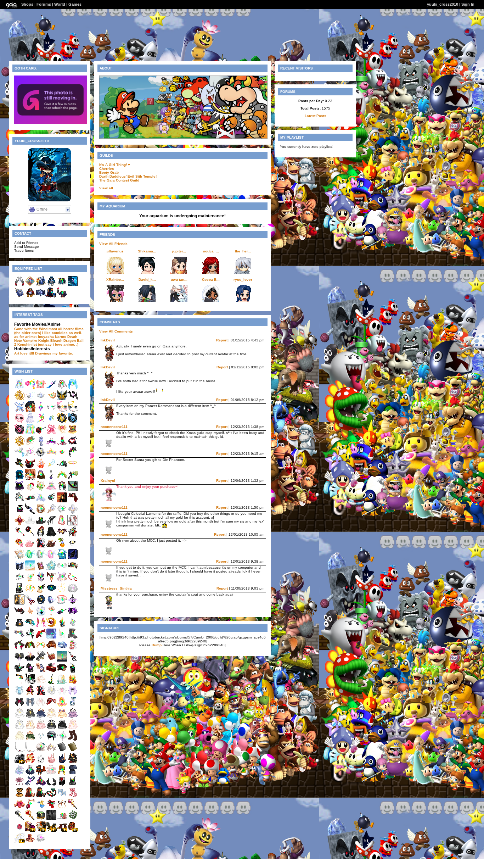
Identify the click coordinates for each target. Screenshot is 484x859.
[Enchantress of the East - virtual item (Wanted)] (62, 445)
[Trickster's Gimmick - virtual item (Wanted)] (19, 581)
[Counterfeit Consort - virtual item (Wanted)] (62, 728)
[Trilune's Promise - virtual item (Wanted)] (40, 456)
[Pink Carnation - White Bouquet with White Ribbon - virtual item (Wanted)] (19, 830)
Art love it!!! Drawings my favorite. (43, 353)
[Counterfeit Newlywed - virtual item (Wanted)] (30, 728)
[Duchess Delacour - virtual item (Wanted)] (40, 808)
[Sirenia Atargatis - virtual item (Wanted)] (62, 558)
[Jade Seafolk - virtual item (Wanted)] (30, 558)
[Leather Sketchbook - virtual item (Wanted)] (72, 751)
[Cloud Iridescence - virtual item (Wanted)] (19, 388)
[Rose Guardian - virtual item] (62, 285)
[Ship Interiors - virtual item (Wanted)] (72, 490)
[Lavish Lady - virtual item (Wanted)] (51, 706)
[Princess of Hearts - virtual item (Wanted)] (30, 819)
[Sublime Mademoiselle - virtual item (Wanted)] (30, 762)
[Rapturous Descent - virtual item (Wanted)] (40, 683)
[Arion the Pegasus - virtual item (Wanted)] (19, 672)
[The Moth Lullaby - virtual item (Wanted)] (51, 581)
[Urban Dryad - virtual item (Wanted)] (62, 672)
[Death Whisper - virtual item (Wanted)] (30, 513)
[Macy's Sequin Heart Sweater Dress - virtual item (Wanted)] (72, 774)
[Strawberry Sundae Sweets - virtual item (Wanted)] (30, 547)
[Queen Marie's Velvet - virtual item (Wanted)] (30, 490)
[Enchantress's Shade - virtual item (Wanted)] (51, 445)
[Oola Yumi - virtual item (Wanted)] (40, 762)
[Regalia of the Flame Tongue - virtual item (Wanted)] (30, 592)
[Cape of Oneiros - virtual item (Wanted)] (19, 490)
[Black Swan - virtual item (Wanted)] (40, 524)
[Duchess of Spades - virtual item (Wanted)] (19, 819)
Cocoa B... (211, 279)
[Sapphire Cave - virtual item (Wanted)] (51, 638)
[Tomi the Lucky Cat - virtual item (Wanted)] (72, 683)
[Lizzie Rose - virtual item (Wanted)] (19, 535)
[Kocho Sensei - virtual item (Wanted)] (40, 751)
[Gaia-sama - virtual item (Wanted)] (30, 479)
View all (106, 188)
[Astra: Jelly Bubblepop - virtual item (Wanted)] (51, 569)
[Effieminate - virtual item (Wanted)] (72, 535)
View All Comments (116, 331)
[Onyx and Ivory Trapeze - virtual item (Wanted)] (19, 592)
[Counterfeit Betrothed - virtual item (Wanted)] (72, 728)
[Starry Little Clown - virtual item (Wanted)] (40, 581)
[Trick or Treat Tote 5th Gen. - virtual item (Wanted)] (19, 626)
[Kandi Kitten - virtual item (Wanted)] (40, 388)
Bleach (56, 340)
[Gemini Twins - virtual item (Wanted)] (30, 422)
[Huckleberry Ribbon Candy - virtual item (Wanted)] (30, 706)
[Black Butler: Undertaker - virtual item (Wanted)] (40, 660)
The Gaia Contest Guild (119, 180)
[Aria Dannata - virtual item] (40, 297)
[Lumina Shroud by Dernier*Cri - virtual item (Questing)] (40, 830)
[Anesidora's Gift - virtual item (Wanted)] (19, 569)
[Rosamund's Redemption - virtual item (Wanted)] (51, 513)
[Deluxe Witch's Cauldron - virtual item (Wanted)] (40, 819)
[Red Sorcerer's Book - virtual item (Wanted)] (51, 660)
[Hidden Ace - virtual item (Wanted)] (40, 694)
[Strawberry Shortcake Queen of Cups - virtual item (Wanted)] (19, 547)
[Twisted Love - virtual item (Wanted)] (19, 513)
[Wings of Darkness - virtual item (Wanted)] (51, 785)
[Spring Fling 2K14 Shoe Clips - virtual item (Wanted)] (62, 796)
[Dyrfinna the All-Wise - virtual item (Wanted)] (62, 626)
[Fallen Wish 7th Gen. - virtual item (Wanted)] (30, 399)
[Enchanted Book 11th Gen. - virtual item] (19, 297)
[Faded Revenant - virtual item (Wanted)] (62, 513)
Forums (43, 4)
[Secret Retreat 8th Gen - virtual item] (40, 285)
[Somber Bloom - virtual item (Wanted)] (19, 660)
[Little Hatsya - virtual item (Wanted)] (40, 615)
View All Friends (113, 244)
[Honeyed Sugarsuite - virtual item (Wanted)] (30, 842)
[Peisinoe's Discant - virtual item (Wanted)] (51, 399)
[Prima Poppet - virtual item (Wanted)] (51, 433)
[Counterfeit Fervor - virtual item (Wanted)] (72, 717)
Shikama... (147, 251)
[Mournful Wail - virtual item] (72, 285)
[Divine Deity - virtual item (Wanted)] (40, 649)
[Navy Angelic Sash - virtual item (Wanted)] (30, 785)
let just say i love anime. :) (55, 344)
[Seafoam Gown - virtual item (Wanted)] (19, 774)
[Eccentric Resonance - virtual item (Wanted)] (62, 615)
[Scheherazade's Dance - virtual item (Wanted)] (19, 808)
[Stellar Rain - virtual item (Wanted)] (51, 615)
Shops (27, 4)
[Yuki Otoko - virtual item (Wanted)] (51, 388)
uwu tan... (179, 279)
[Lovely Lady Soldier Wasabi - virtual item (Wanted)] (62, 456)
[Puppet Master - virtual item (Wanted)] (40, 592)
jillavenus (115, 251)
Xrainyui (108, 481)
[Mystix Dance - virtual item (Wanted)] (51, 774)
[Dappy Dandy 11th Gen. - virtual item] (30, 285)
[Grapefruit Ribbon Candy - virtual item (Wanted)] (40, 706)
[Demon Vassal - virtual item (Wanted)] (72, 547)
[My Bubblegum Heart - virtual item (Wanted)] (62, 819)
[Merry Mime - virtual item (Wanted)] (62, 569)
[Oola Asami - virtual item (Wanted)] (51, 762)
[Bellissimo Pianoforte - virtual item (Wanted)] (30, 638)
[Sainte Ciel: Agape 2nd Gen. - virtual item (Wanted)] (72, 513)
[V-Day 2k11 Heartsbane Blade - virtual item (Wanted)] (72, 660)
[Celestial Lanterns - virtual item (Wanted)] (72, 604)
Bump (157, 645)
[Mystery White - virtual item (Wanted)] (40, 638)
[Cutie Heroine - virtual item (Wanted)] (72, 445)
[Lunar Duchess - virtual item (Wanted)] (40, 785)
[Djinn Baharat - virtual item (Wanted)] (30, 694)
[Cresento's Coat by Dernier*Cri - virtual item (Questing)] (72, 830)
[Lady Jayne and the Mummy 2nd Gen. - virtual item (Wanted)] (72, 706)
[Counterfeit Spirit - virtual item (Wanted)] (40, 717)
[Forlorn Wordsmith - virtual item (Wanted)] (40, 604)
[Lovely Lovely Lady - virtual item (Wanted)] (51, 456)
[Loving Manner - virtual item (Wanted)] (62, 411)
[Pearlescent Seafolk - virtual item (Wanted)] (40, 558)
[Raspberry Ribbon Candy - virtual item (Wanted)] (19, 706)
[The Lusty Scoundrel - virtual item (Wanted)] (40, 569)
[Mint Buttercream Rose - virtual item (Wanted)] (30, 445)
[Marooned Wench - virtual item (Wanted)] (19, 501)
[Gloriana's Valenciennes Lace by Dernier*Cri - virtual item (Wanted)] (19, 762)
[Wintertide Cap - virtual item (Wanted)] (62, 649)
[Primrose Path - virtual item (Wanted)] (19, 649)
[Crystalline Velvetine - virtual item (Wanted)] (62, 581)
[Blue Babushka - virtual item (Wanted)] (19, 479)
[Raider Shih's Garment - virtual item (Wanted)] (72, 785)
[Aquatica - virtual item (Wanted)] (51, 604)
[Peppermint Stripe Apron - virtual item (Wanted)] (72, 649)
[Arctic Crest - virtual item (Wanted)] (40, 501)
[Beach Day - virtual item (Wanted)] (30, 569)
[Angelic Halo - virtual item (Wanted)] (72, 467)
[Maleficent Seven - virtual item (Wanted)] (72, 615)
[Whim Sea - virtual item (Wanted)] (19, 638)
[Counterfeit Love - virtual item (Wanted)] (19, 728)
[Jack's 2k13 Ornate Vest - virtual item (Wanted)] (62, 785)
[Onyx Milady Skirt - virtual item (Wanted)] (51, 535)
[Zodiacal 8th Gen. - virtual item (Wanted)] (19, 399)
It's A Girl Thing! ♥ (114, 165)
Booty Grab (109, 172)
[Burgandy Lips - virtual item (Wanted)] (19, 751)
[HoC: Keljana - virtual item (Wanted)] (30, 467)
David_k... (147, 279)
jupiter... (179, 251)
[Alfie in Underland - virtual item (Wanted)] (51, 740)
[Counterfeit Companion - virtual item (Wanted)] (40, 728)
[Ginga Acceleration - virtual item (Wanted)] (19, 615)
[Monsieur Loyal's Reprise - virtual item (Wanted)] (72, 569)
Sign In (467, 4)
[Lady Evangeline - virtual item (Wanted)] (19, 456)
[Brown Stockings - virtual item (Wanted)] (72, 740)
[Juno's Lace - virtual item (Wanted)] (72, 592)
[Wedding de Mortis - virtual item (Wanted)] (62, 524)
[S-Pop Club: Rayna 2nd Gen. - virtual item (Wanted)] (72, 422)
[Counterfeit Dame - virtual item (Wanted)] (51, 728)
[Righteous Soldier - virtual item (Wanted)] (30, 808)
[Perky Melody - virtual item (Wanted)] (72, 388)
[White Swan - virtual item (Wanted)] (30, 524)
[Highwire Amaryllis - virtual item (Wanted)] (40, 433)
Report (221, 340)
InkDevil (108, 340)
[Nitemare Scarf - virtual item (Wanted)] (72, 399)
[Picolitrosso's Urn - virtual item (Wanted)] (40, 445)
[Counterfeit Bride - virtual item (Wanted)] (19, 717)
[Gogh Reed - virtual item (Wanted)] (62, 547)
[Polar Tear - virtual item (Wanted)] (19, 411)
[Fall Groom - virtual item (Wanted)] (72, 762)
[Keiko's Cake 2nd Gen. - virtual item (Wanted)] (19, 558)
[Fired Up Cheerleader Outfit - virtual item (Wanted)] (19, 796)
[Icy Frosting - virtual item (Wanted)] (62, 740)
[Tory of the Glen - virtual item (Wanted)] (51, 683)
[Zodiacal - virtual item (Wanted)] (19, 445)
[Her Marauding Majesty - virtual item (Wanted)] (30, 796)
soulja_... (211, 251)
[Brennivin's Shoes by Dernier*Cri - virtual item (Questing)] (62, 830)
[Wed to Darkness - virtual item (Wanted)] (30, 660)
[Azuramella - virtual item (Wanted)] (40, 399)
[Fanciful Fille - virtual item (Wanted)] (30, 774)
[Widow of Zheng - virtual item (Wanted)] (62, 490)
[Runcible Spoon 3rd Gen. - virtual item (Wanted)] (40, 672)
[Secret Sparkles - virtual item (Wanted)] (62, 592)
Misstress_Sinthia (116, 588)
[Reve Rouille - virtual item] (30, 297)
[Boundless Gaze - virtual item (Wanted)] (62, 660)
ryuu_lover (242, 279)
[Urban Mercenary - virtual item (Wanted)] (19, 683)
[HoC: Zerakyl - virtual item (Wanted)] (62, 535)
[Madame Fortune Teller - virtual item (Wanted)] (40, 479)
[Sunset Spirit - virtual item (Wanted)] (30, 456)
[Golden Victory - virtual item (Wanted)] (19, 604)
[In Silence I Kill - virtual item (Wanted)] (30, 683)
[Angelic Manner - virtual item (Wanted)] (72, 411)
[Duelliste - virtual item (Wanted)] (40, 842)
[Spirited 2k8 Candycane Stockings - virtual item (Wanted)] (72, 796)
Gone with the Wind (30, 329)
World (59, 4)
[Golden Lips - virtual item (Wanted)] (30, 751)
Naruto (60, 337)
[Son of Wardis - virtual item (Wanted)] (40, 774)
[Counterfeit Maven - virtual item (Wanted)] (51, 717)
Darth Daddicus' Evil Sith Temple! (128, 176)
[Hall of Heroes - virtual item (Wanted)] (51, 819)
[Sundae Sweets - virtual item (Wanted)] (51, 547)
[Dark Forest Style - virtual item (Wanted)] (72, 638)
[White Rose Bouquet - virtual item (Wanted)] (72, 819)
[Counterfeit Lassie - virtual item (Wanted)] (19, 740)
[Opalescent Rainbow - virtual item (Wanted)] (30, 433)
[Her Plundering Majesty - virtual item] (51, 297)
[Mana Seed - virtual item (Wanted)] (51, 422)
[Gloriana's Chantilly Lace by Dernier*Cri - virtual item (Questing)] (19, 842)
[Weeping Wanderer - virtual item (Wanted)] (51, 411)
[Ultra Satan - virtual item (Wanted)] (19, 422)
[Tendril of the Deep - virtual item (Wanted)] (51, 501)
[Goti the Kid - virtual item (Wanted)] (30, 672)
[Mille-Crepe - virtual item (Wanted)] (62, 433)
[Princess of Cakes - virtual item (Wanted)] (62, 479)
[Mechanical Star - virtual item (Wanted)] (30, 615)
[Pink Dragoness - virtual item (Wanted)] (40, 626)
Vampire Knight (36, 340)
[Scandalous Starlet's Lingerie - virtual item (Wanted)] (72, 433)
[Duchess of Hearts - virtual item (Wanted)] (72, 808)
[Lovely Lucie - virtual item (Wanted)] (40, 513)
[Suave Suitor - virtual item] (62, 297)
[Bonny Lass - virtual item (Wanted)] (30, 501)
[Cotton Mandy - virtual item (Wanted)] (51, 751)
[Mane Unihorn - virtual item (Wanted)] (62, 638)
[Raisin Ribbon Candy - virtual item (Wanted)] (72, 694)
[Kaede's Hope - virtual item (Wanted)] (30, 388)
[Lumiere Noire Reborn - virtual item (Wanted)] (51, 626)
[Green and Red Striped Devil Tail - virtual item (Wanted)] (51, 796)
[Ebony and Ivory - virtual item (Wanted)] (62, 467)
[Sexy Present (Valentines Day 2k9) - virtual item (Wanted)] (51, 672)
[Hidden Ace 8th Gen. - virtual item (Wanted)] (40, 547)
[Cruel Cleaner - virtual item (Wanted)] (30, 535)
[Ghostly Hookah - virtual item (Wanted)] (51, 479)
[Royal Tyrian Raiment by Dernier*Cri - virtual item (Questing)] (30, 830)
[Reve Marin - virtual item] (51, 285)
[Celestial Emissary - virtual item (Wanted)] (62, 388)
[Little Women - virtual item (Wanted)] (19, 785)
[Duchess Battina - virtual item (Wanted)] (62, 808)
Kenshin (24, 344)
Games (74, 4)
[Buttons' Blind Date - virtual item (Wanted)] (30, 581)
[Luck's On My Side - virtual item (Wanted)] (72, 672)
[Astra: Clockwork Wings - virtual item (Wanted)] (62, 399)
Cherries (106, 169)
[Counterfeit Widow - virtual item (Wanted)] (30, 717)
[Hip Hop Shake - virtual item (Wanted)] (51, 490)
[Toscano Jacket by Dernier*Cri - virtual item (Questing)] (51, 830)
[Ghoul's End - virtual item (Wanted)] (62, 501)
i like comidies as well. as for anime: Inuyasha (48, 335)
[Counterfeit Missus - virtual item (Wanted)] (62, 717)
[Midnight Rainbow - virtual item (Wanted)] (40, 422)
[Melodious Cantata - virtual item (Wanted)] (72, 626)
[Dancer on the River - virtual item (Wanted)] (62, 683)
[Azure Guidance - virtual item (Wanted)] (40, 740)
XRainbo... (115, 279)
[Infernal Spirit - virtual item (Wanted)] (40, 467)
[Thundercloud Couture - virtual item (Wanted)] (51, 467)
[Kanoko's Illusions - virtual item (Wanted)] (40, 411)
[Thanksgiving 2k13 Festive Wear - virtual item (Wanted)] (51, 649)
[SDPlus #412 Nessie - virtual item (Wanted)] (30, 411)
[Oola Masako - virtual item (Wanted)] (62, 762)
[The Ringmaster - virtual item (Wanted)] (19, 467)
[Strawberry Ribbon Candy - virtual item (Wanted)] (62, 694)
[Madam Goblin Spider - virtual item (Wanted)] (51, 524)
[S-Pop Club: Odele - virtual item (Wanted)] (19, 433)
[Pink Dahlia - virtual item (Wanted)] (72, 456)
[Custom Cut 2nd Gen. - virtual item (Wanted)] (30, 604)
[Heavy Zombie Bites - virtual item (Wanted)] (72, 524)
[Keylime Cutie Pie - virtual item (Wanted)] (40, 490)
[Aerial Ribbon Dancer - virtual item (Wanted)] (72, 581)
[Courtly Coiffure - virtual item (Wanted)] (40, 535)
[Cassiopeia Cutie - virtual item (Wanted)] (62, 604)
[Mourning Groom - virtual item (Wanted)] (72, 501)
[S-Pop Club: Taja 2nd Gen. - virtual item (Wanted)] (62, 422)
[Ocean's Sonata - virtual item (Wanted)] (19, 694)
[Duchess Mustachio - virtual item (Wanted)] (51, 808)
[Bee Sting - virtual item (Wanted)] (62, 774)
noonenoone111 (114, 427)
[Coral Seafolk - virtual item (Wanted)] (51, 558)
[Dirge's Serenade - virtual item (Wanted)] (30, 649)
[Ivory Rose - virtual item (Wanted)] (51, 694)
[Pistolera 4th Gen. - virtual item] (19, 285)
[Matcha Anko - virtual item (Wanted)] (72, 479)
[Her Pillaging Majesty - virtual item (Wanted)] (40, 796)
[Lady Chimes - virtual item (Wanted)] (62, 706)
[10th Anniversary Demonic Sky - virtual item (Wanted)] (72, 558)
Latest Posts (315, 116)
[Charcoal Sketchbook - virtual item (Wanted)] (62, 751)
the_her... (243, 251)
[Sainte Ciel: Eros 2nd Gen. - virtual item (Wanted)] (19, 524)
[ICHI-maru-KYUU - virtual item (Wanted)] (30, 626)
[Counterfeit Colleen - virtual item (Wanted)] (30, 740)
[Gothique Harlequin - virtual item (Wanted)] (51, 592)
